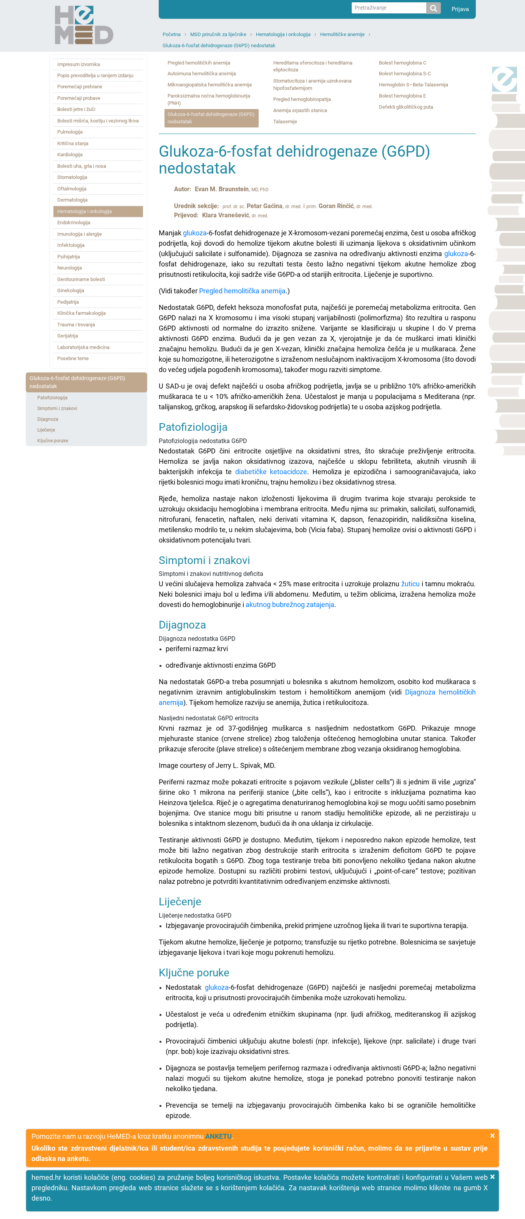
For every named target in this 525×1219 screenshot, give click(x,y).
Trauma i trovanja (76, 324)
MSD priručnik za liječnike (218, 34)
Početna (172, 34)
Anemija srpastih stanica (300, 110)
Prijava (460, 9)
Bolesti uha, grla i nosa (81, 166)
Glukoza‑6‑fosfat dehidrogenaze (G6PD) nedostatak (219, 45)
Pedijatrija (68, 302)
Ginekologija (70, 290)
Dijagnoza (47, 419)
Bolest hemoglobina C (402, 63)
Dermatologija (72, 200)
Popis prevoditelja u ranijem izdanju (95, 75)
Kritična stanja (72, 143)
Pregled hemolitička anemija (242, 291)
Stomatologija (72, 177)
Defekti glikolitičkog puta (406, 107)
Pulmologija (70, 132)
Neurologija (69, 268)
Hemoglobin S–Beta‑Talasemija (413, 85)
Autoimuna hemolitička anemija (202, 73)
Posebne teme (73, 358)
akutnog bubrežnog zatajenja (290, 604)
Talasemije (285, 121)
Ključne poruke (52, 440)
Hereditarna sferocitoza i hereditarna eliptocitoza (312, 66)
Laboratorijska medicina (83, 347)
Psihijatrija (68, 257)
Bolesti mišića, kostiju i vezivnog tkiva (98, 121)
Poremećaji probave (78, 98)
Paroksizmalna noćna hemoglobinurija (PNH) (209, 99)
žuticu (410, 584)
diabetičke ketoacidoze (271, 472)
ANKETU (218, 1136)
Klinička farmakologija (81, 313)
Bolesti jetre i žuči (76, 109)
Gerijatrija (67, 336)
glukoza (195, 233)
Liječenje (46, 430)
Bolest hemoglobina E (402, 96)
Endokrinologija (73, 222)
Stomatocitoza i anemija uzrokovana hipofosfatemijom (312, 84)
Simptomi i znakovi (57, 408)
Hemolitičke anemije (342, 34)
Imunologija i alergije (79, 234)
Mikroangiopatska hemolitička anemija (210, 85)
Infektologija (71, 245)
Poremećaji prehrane (79, 86)
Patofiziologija (52, 397)
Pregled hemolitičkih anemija (199, 63)
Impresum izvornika (78, 64)
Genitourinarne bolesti (81, 279)
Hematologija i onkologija (283, 34)
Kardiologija (70, 154)
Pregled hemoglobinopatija (302, 99)
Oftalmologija (71, 189)
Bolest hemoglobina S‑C (405, 73)
